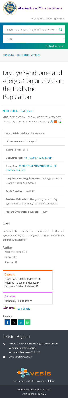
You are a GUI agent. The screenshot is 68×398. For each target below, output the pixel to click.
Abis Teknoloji (30, 393)
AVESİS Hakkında (35, 381)
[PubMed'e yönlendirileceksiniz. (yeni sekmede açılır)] (51, 121)
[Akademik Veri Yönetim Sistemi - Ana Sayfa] (10, 8)
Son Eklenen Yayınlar (28, 55)
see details (24, 308)
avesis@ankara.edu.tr (20, 356)
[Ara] (60, 29)
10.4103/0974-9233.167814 (38, 157)
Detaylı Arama (54, 46)
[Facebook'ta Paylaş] (7, 322)
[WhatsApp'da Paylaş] (27, 322)
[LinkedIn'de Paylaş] (21, 322)
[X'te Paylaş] (14, 322)
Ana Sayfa (8, 55)
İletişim (51, 381)
